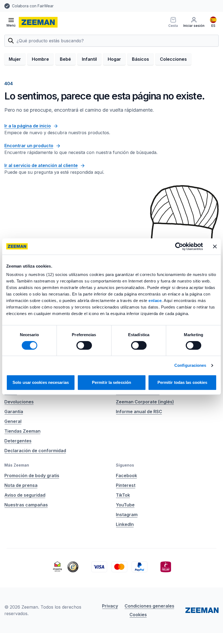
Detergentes (18, 441)
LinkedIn (125, 524)
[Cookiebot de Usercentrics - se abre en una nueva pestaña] (179, 246)
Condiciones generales (149, 606)
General (12, 421)
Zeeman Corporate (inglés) (145, 401)
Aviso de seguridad (24, 495)
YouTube (125, 504)
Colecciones (173, 59)
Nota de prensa (21, 485)
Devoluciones (19, 401)
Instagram (127, 514)
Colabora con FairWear (33, 6)
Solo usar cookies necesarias (41, 382)
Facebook (126, 475)
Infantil (89, 59)
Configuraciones (190, 365)
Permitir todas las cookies (182, 382)
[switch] (84, 345)
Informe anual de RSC (139, 411)
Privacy (110, 606)
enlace (155, 300)
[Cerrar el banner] (215, 246)
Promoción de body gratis (31, 475)
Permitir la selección (111, 382)
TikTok (123, 495)
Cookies (138, 614)
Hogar (114, 59)
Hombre (40, 59)
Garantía (13, 411)
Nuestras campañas (26, 504)
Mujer (15, 59)
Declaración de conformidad (35, 450)
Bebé (65, 59)
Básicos (140, 59)
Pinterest (125, 485)
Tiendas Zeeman (22, 431)
